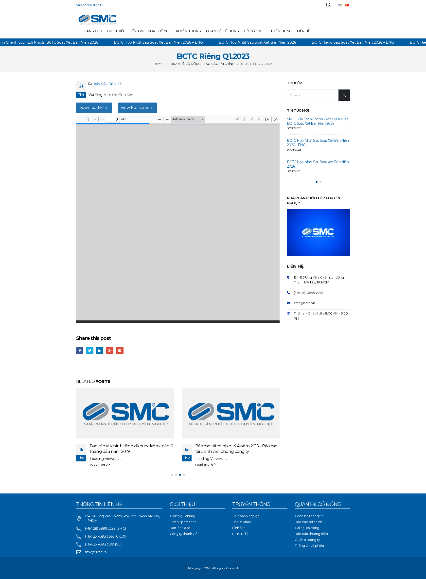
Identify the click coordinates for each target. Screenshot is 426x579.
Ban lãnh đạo (180, 528)
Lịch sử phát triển (183, 522)
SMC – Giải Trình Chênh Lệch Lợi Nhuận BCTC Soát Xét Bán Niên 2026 (317, 121)
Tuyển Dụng (280, 31)
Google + (109, 350)
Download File (93, 107)
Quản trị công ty (307, 540)
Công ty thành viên (184, 534)
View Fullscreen (136, 107)
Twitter (89, 350)
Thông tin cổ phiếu (309, 545)
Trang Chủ (92, 31)
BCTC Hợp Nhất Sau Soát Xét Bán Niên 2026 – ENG (144, 42)
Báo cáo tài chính (308, 522)
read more (99, 464)
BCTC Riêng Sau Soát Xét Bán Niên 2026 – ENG (339, 42)
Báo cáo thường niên (311, 534)
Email (119, 350)
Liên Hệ (303, 31)
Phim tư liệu (241, 534)
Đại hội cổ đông (307, 528)
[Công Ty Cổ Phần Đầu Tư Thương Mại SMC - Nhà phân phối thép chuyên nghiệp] (97, 19)
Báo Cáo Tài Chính (108, 84)
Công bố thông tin (309, 516)
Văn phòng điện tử (89, 5)
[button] (172, 475)
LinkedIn (99, 350)
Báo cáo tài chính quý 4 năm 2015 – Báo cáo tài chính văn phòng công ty (236, 448)
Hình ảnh (239, 528)
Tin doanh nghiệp (246, 516)
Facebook (79, 350)
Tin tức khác (241, 522)
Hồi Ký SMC (254, 31)
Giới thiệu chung (182, 516)
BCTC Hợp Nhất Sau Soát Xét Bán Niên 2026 (243, 42)
